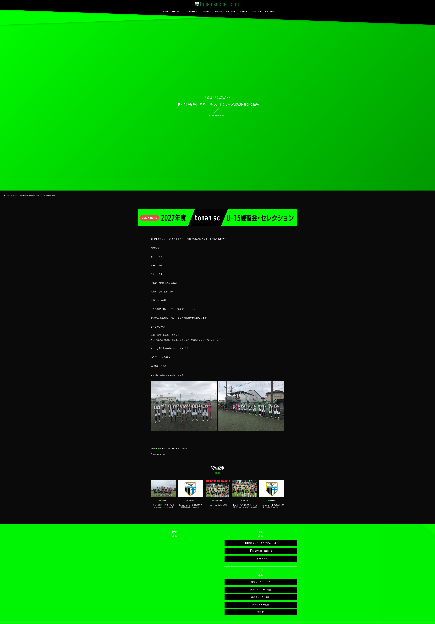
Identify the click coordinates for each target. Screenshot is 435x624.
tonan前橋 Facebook (262, 551)
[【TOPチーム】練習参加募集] (217, 488)
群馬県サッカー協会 (260, 597)
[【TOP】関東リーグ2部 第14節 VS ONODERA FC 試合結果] (163, 488)
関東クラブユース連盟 (260, 589)
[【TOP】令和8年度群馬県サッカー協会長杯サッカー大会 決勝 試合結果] (244, 488)
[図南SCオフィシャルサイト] (217, 4)
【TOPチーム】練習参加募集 (218, 505)
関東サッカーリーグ (260, 582)
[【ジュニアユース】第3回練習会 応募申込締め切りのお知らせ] (190, 488)
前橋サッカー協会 (260, 604)
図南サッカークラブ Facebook (262, 543)
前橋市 (260, 612)
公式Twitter (262, 558)
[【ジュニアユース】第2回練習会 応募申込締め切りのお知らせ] (271, 488)
